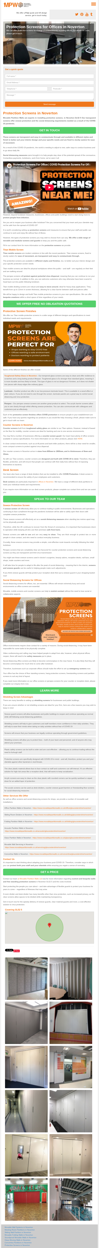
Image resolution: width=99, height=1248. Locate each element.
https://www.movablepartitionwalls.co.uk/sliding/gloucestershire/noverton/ (63, 815)
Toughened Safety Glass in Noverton (20, 376)
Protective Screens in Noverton (17, 1245)
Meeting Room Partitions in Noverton (20, 1230)
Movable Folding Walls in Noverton (19, 1235)
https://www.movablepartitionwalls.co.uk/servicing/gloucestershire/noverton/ (35, 847)
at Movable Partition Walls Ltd (30, 879)
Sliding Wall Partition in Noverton (18, 1232)
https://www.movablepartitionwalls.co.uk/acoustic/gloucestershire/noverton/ (35, 831)
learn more (49, 690)
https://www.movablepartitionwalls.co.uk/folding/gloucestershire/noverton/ (63, 821)
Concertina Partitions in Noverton (18, 1243)
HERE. (80, 439)
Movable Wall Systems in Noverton (19, 1227)
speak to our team (49, 499)
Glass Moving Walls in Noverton (17, 1240)
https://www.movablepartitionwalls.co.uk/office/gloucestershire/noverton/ (62, 808)
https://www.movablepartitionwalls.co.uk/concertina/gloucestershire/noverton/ (61, 854)
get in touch (49, 130)
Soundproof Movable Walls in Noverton (20, 1237)
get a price (49, 872)
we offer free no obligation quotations (49, 303)
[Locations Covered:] (4, 4)
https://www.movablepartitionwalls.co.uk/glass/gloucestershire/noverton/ (62, 838)
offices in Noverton (45, 482)
